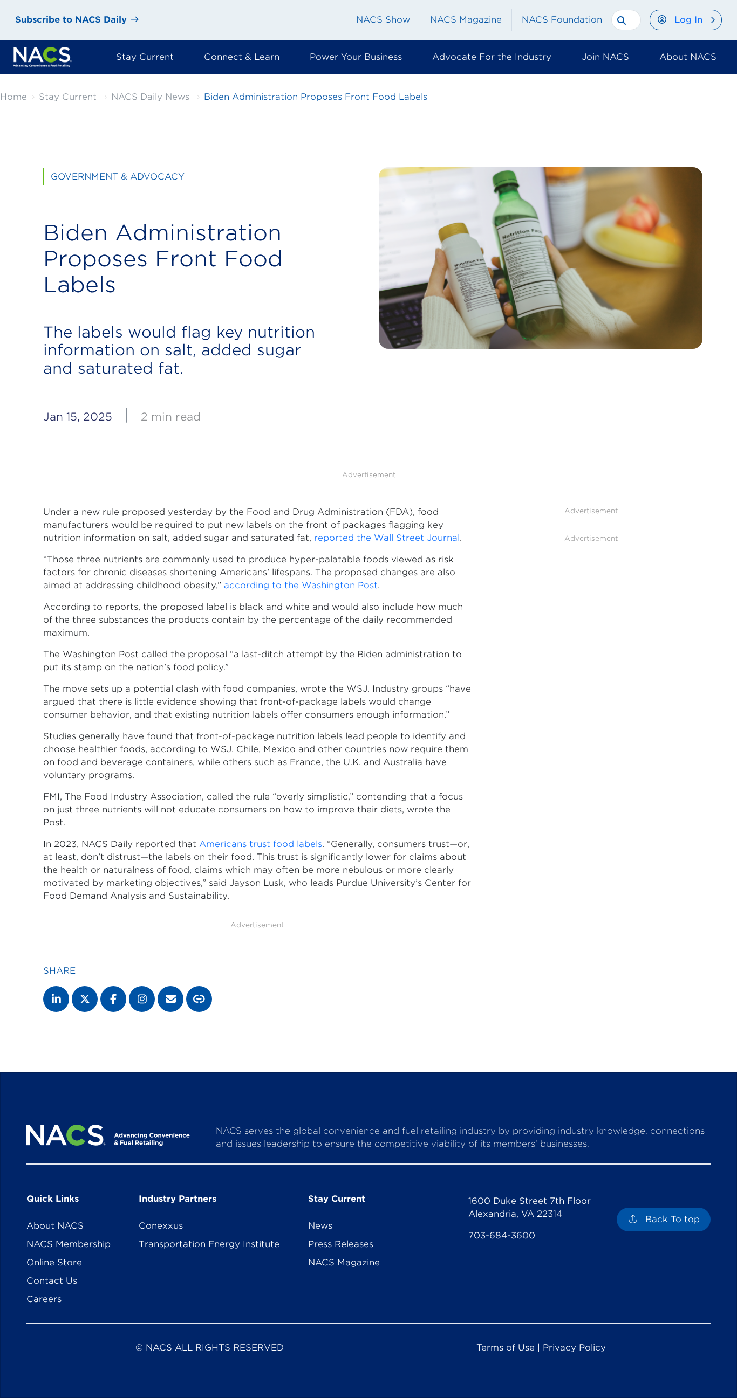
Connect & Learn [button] (241, 57)
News (320, 1226)
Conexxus (161, 1226)
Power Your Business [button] (356, 57)
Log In (688, 20)
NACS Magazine (466, 20)
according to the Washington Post (301, 585)
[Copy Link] (199, 999)
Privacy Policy (574, 1347)
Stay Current (68, 97)
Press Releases (340, 1244)
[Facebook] (113, 999)
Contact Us (51, 1281)
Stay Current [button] (145, 57)
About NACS (55, 1226)
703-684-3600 (501, 1235)
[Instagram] (142, 999)
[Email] (170, 999)
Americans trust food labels (260, 844)
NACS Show (383, 20)
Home (13, 97)
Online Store (54, 1262)
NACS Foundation (562, 20)
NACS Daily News (150, 97)
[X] (85, 999)
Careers (44, 1299)
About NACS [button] (687, 57)
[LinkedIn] (56, 999)
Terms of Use (505, 1347)
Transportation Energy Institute (209, 1244)
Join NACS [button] (605, 57)
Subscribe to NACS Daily (71, 20)
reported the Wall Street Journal (387, 538)
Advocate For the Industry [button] (491, 57)
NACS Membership (68, 1244)
